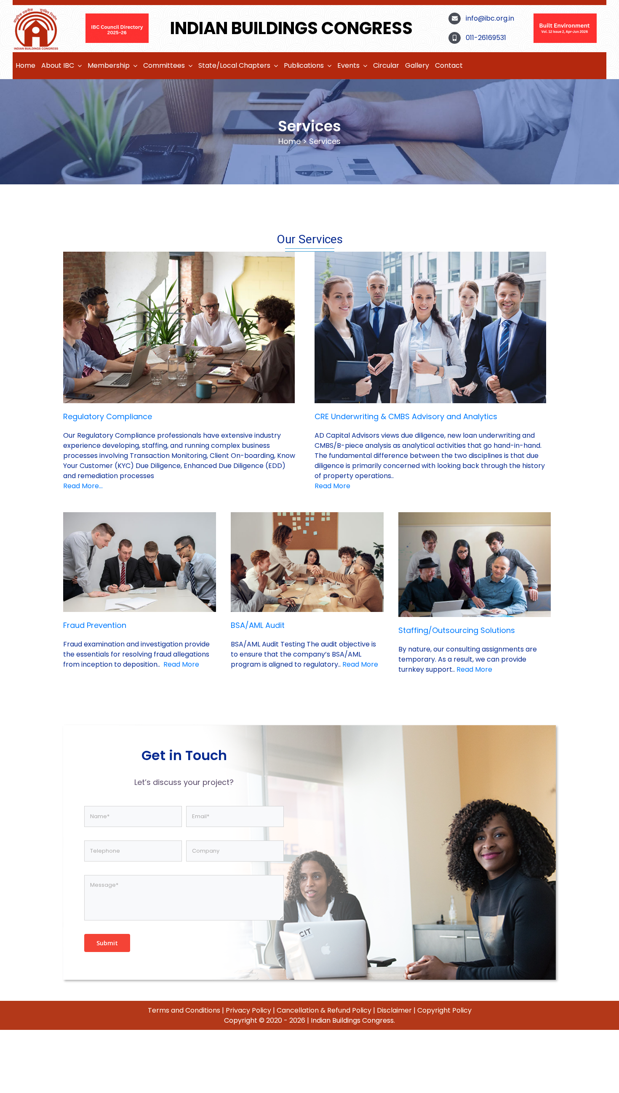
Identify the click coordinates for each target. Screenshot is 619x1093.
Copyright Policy (444, 1010)
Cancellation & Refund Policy (324, 1010)
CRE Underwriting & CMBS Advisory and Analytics (406, 416)
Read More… (83, 486)
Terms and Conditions (184, 1010)
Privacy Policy (248, 1010)
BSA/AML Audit (258, 625)
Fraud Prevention (94, 625)
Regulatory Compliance (107, 416)
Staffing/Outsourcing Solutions (456, 630)
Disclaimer (394, 1010)
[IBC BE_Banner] (117, 16)
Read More (332, 486)
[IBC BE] (565, 16)
